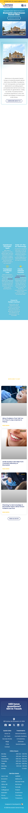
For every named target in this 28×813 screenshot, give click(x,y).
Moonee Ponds (19, 781)
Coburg (3, 787)
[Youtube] (10, 725)
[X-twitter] (14, 725)
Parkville (17, 787)
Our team (10, 279)
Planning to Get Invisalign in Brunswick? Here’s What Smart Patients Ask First (13, 506)
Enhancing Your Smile (8, 7)
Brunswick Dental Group (8, 5)
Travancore (18, 798)
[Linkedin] (18, 725)
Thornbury (18, 795)
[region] (14, 23)
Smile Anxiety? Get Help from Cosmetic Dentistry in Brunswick (12, 463)
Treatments (20, 731)
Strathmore (18, 792)
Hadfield (17, 776)
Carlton (3, 781)
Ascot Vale (4, 776)
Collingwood (5, 790)
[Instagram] (22, 725)
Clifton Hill (4, 784)
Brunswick (4, 779)
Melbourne (18, 779)
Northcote (18, 784)
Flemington (4, 798)
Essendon (4, 792)
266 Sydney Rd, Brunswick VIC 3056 (14, 721)
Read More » (6, 425)
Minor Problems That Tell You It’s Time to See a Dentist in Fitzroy (12, 420)
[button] (25, 5)
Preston (17, 790)
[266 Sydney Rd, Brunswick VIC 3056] (14, 719)
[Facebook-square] (5, 725)
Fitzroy (3, 795)
